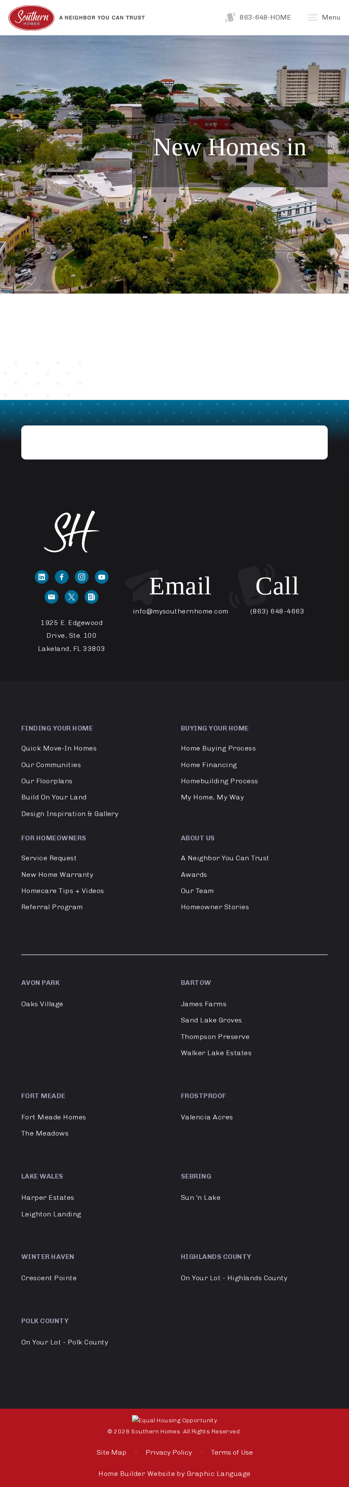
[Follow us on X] (71, 597)
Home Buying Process (218, 748)
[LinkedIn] (42, 577)
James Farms (203, 1004)
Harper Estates (47, 1197)
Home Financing (209, 765)
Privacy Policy (169, 1452)
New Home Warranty (57, 875)
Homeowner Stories (215, 907)
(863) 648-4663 (277, 611)
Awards (194, 875)
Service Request (49, 858)
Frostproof (203, 1096)
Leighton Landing (51, 1214)
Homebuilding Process (219, 781)
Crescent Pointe (49, 1278)
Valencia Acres (207, 1117)
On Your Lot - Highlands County (234, 1278)
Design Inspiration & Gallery (69, 814)
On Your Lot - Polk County (64, 1342)
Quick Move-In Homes (59, 748)
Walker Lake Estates (216, 1053)
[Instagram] (82, 577)
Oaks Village (42, 1004)
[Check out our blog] (91, 597)
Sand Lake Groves (211, 1020)
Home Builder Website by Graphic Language (174, 1474)
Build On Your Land (54, 797)
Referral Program (52, 907)
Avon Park (40, 983)
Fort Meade (43, 1096)
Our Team (197, 891)
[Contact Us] (51, 597)
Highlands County (216, 1257)
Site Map (111, 1452)
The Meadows (45, 1133)
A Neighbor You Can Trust (225, 858)
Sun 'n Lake (200, 1197)
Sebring (196, 1176)
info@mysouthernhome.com (181, 611)
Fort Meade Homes (53, 1117)
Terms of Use (232, 1452)
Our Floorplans (47, 781)
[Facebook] (62, 577)
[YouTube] (102, 577)
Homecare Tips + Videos (62, 891)
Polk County (45, 1321)
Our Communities (51, 765)
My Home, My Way (212, 797)
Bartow (196, 983)
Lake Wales (42, 1176)
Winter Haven (47, 1257)
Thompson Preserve (215, 1037)
